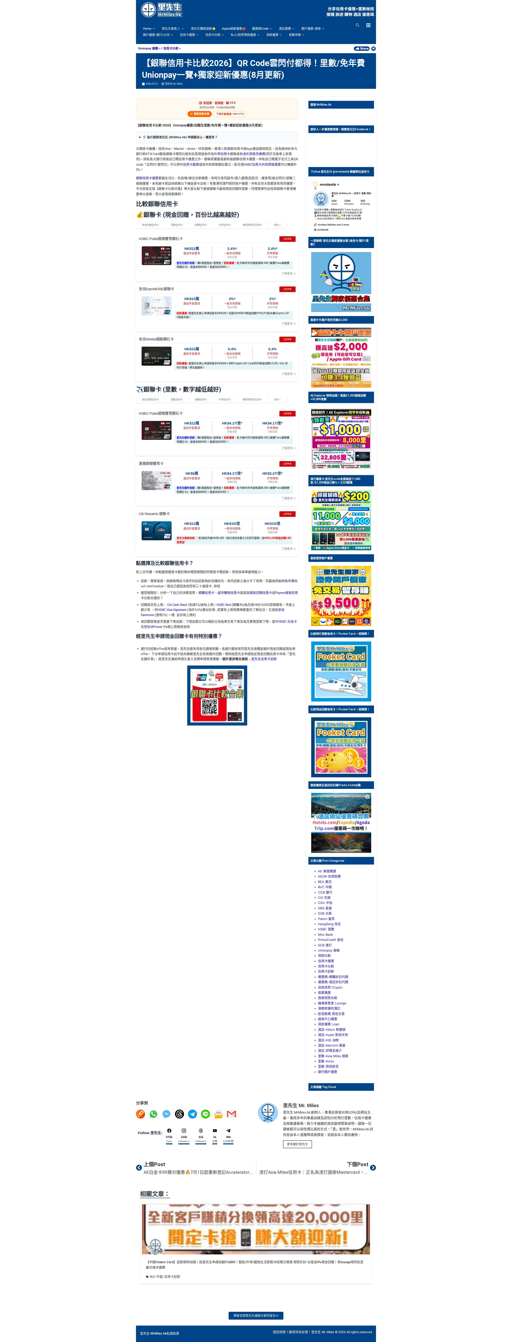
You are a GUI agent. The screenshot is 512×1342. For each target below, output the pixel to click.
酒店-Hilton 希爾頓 (331, 1030)
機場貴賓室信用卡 (252, 225)
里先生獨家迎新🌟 (203, 28)
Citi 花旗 (324, 898)
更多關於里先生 (297, 1144)
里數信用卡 (177, 225)
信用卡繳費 (191, 164)
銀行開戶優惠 (327, 1072)
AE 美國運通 (327, 871)
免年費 (289, 581)
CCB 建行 (325, 892)
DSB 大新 (325, 913)
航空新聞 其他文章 (331, 1014)
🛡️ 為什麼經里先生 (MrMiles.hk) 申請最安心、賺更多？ (180, 137)
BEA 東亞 (325, 882)
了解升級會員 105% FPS (230, 113)
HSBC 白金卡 (287, 621)
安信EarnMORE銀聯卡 (156, 289)
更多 (276, 225)
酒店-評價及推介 (330, 1051)
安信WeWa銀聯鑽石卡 (156, 339)
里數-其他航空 (328, 1066)
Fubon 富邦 (326, 919)
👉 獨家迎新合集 (199, 113)
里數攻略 (295, 35)
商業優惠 (324, 993)
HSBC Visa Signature (172, 610)
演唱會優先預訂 (329, 1008)
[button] (134, 1242)
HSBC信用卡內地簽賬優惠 (262, 164)
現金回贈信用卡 (150, 225)
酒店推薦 (285, 28)
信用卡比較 (212, 35)
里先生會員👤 (171, 28)
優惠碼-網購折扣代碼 (333, 977)
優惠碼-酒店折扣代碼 (333, 982)
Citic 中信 (325, 903)
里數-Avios (326, 1061)
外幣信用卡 (222, 154)
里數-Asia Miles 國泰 (333, 1056)
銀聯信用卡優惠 (147, 178)
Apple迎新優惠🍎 (234, 28)
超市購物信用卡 (229, 593)
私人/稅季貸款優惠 (243, 35)
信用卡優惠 (187, 35)
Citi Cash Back (177, 605)
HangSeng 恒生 (329, 924)
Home (147, 28)
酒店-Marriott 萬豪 (331, 1045)
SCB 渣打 (325, 945)
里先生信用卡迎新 (264, 659)
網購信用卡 (201, 225)
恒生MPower (153, 627)
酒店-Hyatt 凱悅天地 (333, 1035)
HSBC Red (223, 605)
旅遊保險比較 (327, 998)
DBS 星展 (325, 908)
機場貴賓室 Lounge (332, 1003)
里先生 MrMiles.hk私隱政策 (159, 1333)
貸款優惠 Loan (328, 1024)
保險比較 (324, 956)
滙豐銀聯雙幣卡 (151, 464)
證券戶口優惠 (327, 1019)
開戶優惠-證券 (311, 28)
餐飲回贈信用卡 (261, 593)
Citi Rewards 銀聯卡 (154, 514)
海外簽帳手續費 (254, 154)
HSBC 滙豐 (326, 929)
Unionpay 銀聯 (148, 48)
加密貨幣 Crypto (330, 987)
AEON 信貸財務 (329, 876)
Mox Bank (325, 935)
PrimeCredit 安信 (330, 940)
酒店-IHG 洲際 (328, 1040)
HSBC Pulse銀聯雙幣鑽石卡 (161, 239)
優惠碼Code (260, 28)
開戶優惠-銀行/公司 (156, 35)
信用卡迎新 (326, 971)
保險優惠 (272, 35)
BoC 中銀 (325, 887)
